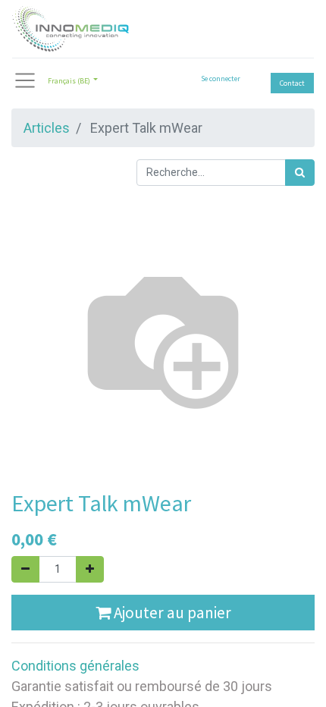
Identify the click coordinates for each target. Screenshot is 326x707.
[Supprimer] (25, 569)
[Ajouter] (90, 569)
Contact (292, 83)
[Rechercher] (300, 172)
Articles (47, 128)
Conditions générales (75, 666)
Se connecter (220, 78)
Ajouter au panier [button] (171, 612)
